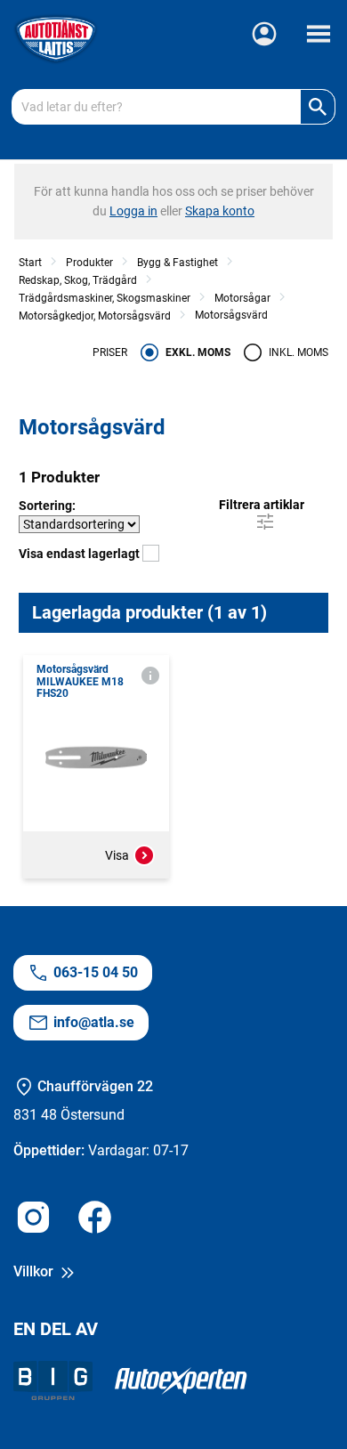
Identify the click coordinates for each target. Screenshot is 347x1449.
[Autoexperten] (180, 1383)
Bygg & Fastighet (177, 262)
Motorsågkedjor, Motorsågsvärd (95, 316)
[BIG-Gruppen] (53, 1383)
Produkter (89, 262)
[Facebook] (95, 1220)
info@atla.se (93, 1022)
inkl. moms (298, 352)
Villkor (35, 1271)
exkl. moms (197, 352)
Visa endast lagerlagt (80, 553)
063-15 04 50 (95, 972)
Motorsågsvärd (231, 315)
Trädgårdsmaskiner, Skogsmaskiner (104, 298)
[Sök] (317, 107)
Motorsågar (242, 298)
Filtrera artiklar (261, 505)
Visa (117, 855)
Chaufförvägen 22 (95, 1086)
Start (30, 262)
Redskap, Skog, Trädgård (78, 280)
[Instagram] (33, 1220)
